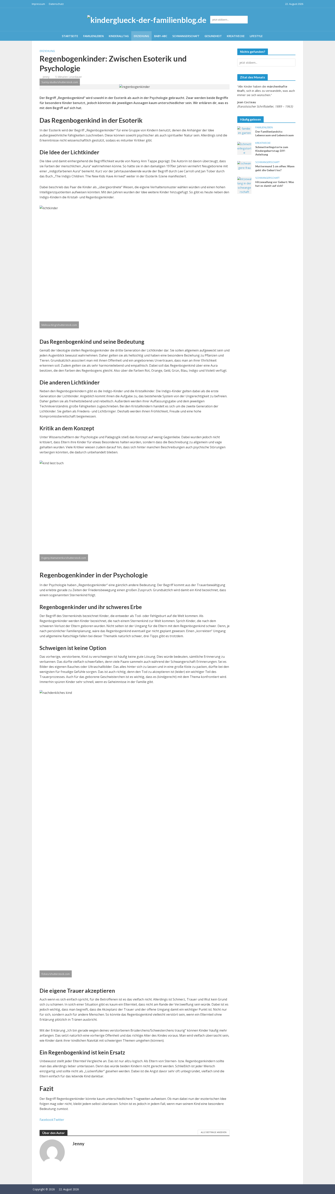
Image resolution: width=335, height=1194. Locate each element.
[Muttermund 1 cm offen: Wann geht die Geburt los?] (244, 165)
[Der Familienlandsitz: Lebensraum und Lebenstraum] (244, 130)
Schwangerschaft (185, 36)
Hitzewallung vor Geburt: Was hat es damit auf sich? (274, 183)
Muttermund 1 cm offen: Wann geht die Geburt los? (274, 168)
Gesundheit (213, 36)
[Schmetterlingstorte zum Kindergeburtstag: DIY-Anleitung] (244, 148)
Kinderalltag (119, 36)
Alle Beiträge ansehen (213, 1132)
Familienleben (93, 36)
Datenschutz (56, 4)
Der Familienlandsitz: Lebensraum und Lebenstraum (274, 133)
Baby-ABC (160, 36)
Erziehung (141, 36)
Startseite (70, 36)
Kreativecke (236, 36)
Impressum (38, 4)
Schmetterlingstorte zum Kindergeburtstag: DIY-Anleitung (271, 150)
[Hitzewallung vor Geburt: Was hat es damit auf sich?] (244, 185)
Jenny (46, 77)
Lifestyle (256, 36)
